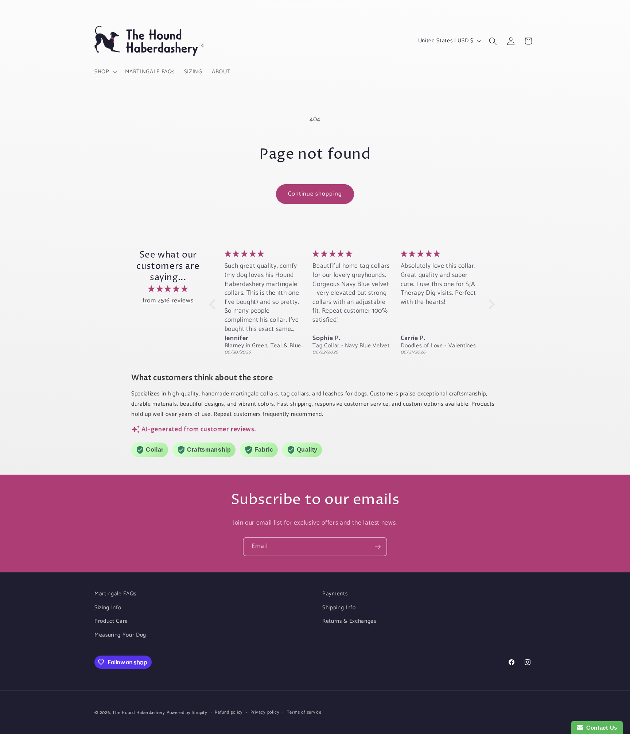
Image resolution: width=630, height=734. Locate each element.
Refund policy (229, 712)
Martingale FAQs (115, 593)
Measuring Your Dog (120, 635)
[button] (105, 71)
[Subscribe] (377, 547)
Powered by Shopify (187, 712)
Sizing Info (107, 607)
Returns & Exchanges (349, 621)
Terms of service (304, 712)
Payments (334, 593)
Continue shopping (315, 194)
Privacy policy (265, 712)
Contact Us (600, 728)
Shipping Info (339, 607)
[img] (168, 289)
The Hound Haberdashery (138, 712)
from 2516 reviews (168, 300)
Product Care (111, 621)
